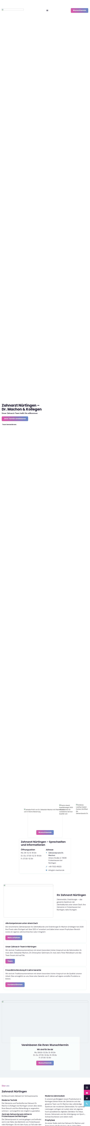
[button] (47, 10)
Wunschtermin (79, 10)
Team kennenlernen (9, 424)
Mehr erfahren (14, 937)
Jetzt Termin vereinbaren (15, 418)
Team (10, 961)
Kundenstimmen (15, 984)
